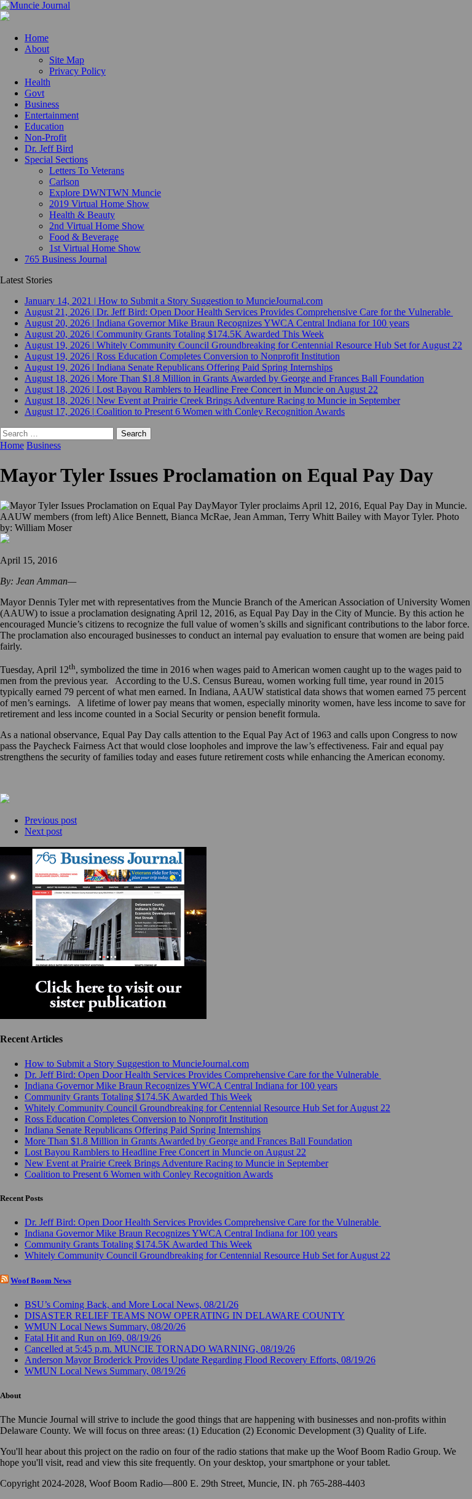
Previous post (51, 820)
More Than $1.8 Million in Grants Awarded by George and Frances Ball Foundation (188, 1141)
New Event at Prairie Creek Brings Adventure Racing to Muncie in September (176, 1163)
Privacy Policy (77, 71)
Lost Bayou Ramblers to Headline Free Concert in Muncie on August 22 (165, 1152)
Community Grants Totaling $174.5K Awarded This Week (138, 1097)
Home (37, 38)
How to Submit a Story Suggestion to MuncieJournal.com (137, 1063)
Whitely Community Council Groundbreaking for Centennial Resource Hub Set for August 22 (207, 1108)
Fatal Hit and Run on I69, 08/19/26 (93, 1337)
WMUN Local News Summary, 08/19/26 (105, 1371)
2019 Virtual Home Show (99, 204)
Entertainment (52, 115)
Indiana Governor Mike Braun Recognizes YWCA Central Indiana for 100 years (181, 1085)
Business (42, 104)
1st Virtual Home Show (95, 248)
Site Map (66, 60)
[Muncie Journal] (236, 5)
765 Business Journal (66, 259)
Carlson (64, 181)
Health (37, 82)
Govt (34, 93)
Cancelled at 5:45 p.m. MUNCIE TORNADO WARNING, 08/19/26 (160, 1349)
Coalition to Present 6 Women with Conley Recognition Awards (149, 1174)
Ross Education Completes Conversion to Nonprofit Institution (146, 1119)
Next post (43, 831)
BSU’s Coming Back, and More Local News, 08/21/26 (131, 1304)
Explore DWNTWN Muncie (105, 192)
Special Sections (56, 159)
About (37, 49)
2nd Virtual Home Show (96, 226)
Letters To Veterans (86, 170)
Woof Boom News (40, 1280)
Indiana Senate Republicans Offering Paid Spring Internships (143, 1130)
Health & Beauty (82, 215)
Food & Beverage (84, 237)
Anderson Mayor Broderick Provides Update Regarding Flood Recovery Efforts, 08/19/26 (200, 1360)
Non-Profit (45, 137)
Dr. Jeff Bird (49, 148)
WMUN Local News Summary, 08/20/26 (105, 1326)
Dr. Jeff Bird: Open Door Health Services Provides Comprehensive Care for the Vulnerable (203, 1074)
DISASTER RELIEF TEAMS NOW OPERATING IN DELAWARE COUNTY (185, 1315)
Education (44, 126)
